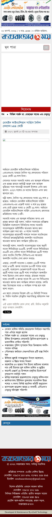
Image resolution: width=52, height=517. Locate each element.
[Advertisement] (26, 79)
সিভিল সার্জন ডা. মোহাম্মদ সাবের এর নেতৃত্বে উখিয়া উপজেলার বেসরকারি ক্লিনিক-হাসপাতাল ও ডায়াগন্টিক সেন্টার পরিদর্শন (26, 338)
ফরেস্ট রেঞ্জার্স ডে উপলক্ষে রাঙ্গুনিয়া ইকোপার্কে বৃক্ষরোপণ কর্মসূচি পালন (25, 372)
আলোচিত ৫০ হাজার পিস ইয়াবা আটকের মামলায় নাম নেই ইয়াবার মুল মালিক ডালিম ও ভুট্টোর (27, 366)
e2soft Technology (39, 512)
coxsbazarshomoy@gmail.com (30, 478)
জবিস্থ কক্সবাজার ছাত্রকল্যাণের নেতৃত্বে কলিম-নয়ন (26, 377)
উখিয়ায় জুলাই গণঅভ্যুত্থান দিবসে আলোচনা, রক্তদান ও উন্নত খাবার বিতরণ (24, 360)
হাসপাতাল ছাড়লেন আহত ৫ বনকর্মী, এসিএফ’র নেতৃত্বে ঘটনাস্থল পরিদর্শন (26, 388)
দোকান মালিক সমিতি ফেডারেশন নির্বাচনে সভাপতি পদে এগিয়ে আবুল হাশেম (27, 331)
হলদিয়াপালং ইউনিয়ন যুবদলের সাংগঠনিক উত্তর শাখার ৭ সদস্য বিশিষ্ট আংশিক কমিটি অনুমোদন (26, 382)
